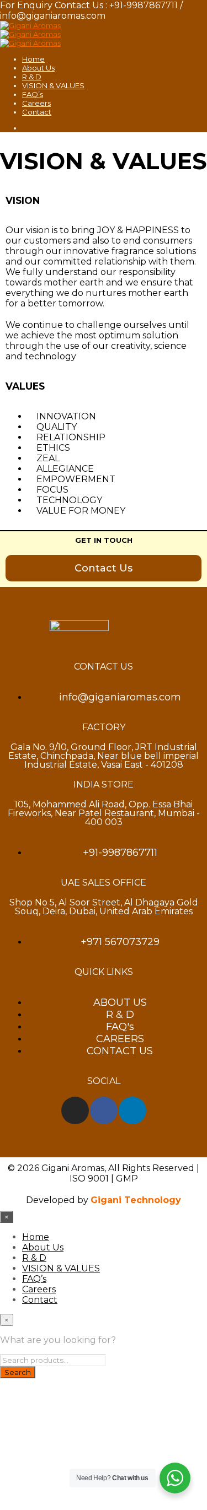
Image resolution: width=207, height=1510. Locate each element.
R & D (31, 76)
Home (33, 59)
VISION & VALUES (53, 85)
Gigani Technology (136, 1200)
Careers (36, 103)
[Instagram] (75, 1110)
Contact (36, 111)
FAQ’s (32, 94)
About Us (38, 67)
